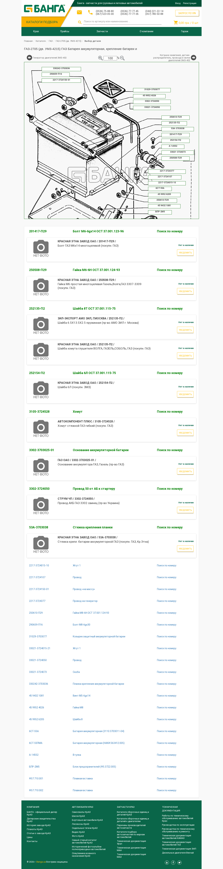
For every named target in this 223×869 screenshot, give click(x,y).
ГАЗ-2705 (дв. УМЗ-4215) (68, 41)
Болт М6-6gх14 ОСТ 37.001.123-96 (98, 231)
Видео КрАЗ (78, 832)
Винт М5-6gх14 (81, 695)
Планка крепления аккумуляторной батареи (98, 683)
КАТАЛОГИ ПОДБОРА (42, 22)
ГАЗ (51, 41)
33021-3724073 (38, 672)
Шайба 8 (78, 719)
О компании (146, 31)
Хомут (78, 411)
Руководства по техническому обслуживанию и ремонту (178, 830)
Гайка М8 (78, 707)
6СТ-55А (34, 731)
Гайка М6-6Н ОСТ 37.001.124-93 (96, 270)
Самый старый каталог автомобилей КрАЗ (84, 841)
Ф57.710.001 (36, 778)
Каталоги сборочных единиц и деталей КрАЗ (133, 813)
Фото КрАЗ (78, 836)
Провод (77, 577)
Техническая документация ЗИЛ (179, 848)
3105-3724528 (39, 411)
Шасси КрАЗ (78, 816)
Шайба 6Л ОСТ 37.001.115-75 (94, 373)
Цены (30, 837)
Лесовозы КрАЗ (80, 824)
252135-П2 (37, 308)
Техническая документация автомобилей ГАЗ (176, 843)
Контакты (32, 841)
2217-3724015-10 (39, 565)
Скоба (76, 672)
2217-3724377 (37, 601)
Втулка (77, 754)
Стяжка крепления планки (93, 527)
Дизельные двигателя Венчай (178, 852)
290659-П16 (36, 624)
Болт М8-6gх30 (81, 624)
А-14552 (34, 754)
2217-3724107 (37, 577)
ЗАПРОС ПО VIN (187, 13)
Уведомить (185, 252)
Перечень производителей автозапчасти (131, 826)
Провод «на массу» (84, 589)
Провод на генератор (85, 601)
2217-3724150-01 (39, 589)
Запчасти (102, 31)
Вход (177, 3)
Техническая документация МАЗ (131, 855)
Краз (36, 31)
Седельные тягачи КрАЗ (85, 828)
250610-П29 (36, 612)
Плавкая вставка (83, 778)
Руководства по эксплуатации (178, 825)
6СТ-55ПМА (35, 743)
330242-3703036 (38, 683)
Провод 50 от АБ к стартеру (94, 488)
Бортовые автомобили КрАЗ (87, 820)
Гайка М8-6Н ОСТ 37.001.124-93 (91, 612)
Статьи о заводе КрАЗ (39, 833)
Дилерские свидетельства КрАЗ (41, 820)
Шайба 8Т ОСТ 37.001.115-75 (94, 308)
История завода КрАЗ (39, 825)
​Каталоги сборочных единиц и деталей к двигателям (133, 820)
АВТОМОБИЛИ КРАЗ (82, 807)
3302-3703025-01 (41, 450)
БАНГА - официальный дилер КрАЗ (42, 813)
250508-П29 (38, 270)
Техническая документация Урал (131, 842)
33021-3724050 (38, 660)
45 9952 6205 (36, 719)
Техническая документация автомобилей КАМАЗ (176, 836)
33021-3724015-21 (39, 648)
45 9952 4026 (36, 707)
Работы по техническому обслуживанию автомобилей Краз (177, 818)
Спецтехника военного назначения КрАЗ (84, 854)
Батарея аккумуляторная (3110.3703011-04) (98, 731)
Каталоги (41, 41)
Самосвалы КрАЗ (81, 812)
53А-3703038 (38, 527)
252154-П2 (37, 373)
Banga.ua (41, 861)
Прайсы (64, 31)
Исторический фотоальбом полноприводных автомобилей (89, 848)
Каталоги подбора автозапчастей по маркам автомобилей (131, 834)
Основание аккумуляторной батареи (101, 450)
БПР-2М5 (34, 766)
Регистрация (189, 3)
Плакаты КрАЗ (35, 829)
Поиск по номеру (170, 231)
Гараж (184, 31)
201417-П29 (38, 231)
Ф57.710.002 (36, 790)
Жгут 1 (77, 565)
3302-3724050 (39, 488)
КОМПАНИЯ (33, 807)
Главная (28, 41)
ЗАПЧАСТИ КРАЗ (125, 807)
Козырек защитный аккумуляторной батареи (99, 636)
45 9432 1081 (36, 695)
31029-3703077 (38, 636)
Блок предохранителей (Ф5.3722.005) (94, 766)
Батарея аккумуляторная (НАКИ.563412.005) (99, 743)
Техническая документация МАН (131, 849)
